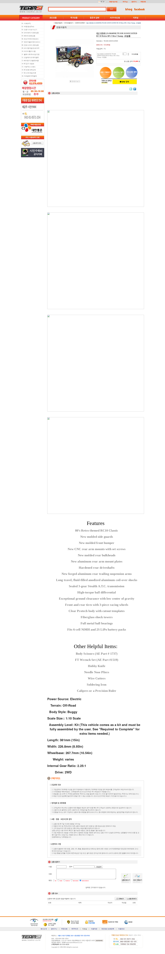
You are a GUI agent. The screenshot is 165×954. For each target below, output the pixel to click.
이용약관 (94, 929)
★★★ (67, 881)
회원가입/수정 (113, 1)
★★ (61, 881)
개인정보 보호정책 (107, 929)
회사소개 (44, 929)
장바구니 (134, 1)
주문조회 (143, 1)
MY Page (125, 1)
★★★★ (76, 881)
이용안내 (121, 929)
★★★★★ (85, 881)
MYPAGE (75, 929)
